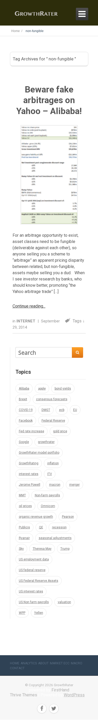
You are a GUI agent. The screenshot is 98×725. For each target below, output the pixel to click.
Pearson (68, 516)
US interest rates (31, 591)
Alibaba (24, 388)
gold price (60, 431)
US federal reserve (32, 570)
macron (54, 484)
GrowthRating (28, 463)
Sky (21, 549)
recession (59, 527)
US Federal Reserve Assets (38, 581)
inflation (53, 463)
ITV (49, 474)
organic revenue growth (36, 516)
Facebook (26, 420)
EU (75, 410)
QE (41, 527)
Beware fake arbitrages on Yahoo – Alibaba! (49, 100)
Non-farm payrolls (47, 495)
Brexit (23, 399)
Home (14, 663)
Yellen (38, 613)
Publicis (24, 527)
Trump (65, 549)
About (43, 663)
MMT (22, 495)
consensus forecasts (51, 399)
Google (24, 442)
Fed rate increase (31, 431)
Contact (17, 668)
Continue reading (28, 306)
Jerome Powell (29, 484)
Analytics (29, 663)
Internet (26, 321)
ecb (61, 410)
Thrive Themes (23, 694)
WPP (22, 613)
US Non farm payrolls (34, 602)
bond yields (63, 388)
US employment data (34, 559)
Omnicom (48, 506)
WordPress (74, 694)
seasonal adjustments (55, 538)
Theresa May (42, 549)
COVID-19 (26, 410)
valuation (64, 602)
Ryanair (24, 538)
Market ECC (60, 663)
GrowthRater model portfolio (39, 452)
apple (42, 388)
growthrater (46, 442)
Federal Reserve (53, 420)
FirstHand (60, 690)
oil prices (25, 506)
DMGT (46, 410)
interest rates (28, 474)
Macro (76, 663)
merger (74, 484)
